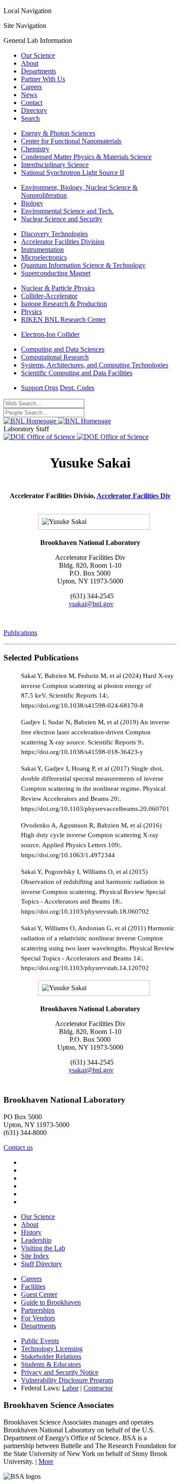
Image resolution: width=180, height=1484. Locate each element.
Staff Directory (41, 1264)
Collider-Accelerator (49, 296)
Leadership (36, 1240)
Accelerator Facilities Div (134, 495)
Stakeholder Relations (51, 1356)
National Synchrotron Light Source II (72, 172)
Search (30, 118)
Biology (32, 203)
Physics (31, 311)
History (31, 1232)
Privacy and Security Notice (59, 1372)
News (29, 94)
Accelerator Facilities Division (62, 241)
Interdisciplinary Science (55, 164)
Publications (20, 632)
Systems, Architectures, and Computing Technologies (94, 365)
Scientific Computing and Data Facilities (76, 373)
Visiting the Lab (43, 1248)
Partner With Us (43, 79)
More (45, 1461)
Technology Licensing (52, 1348)
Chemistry (35, 149)
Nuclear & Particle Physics (58, 288)
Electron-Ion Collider (50, 334)
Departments (38, 71)
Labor (70, 1388)
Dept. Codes (77, 387)
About (29, 63)
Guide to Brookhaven (51, 1302)
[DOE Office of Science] (76, 436)
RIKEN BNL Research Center (63, 319)
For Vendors (38, 1318)
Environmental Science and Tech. (67, 211)
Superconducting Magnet (55, 273)
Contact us (18, 1147)
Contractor (98, 1388)
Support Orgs (39, 387)
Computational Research (55, 357)
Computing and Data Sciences (62, 349)
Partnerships (38, 1310)
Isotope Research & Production (64, 303)
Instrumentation (42, 249)
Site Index (35, 1256)
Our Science (38, 55)
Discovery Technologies (54, 233)
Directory (34, 110)
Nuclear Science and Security (61, 219)
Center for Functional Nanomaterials (71, 141)
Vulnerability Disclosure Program (67, 1380)
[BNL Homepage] (57, 421)
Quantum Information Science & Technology (83, 265)
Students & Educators (51, 1364)
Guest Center (39, 1294)
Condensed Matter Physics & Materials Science (86, 157)
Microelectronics (44, 257)
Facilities (33, 1286)
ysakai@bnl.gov (91, 604)
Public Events (40, 1340)
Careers (31, 87)
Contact (31, 102)
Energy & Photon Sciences (58, 133)
